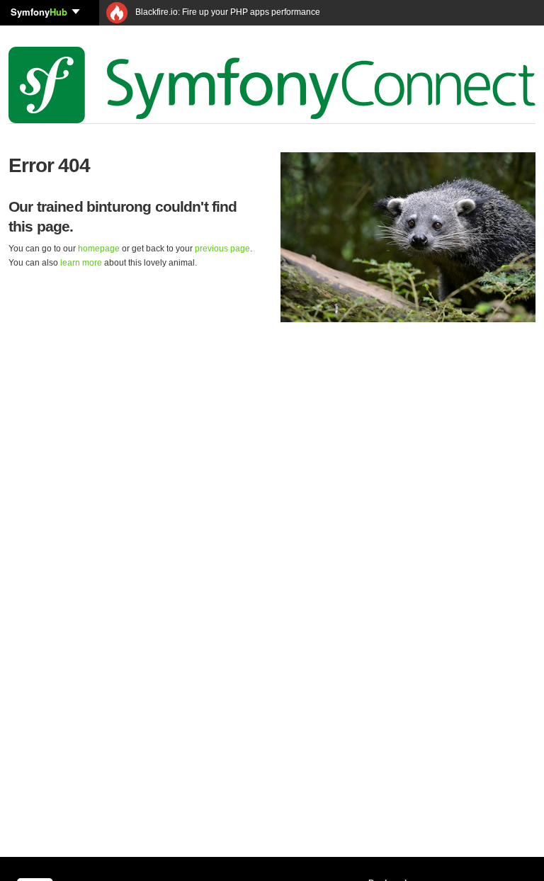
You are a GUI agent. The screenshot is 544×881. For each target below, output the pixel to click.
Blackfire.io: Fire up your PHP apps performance (226, 12)
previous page (222, 249)
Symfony (39, 11)
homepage (99, 249)
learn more (81, 263)
